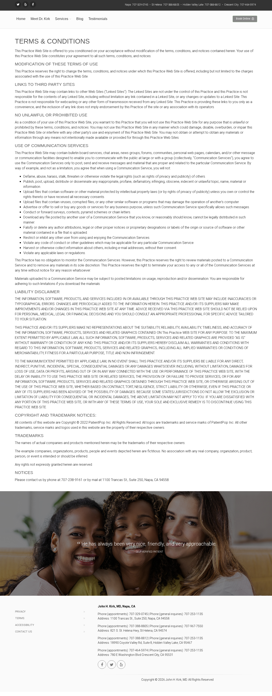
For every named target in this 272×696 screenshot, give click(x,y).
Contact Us (23, 631)
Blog (79, 19)
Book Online (243, 18)
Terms (19, 618)
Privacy (20, 611)
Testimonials (97, 19)
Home (21, 19)
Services (61, 19)
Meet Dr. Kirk (40, 19)
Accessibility (24, 625)
